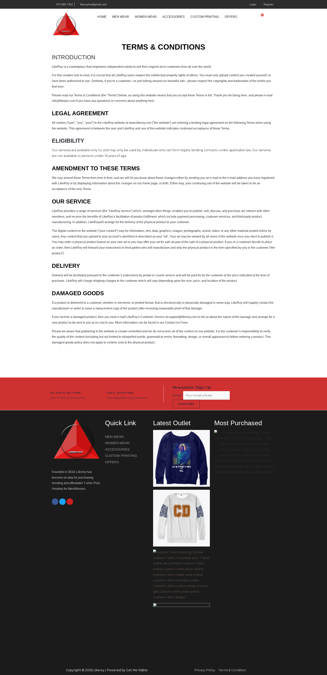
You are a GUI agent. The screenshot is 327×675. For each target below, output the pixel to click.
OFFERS (231, 16)
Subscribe (186, 403)
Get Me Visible (137, 670)
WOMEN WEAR (146, 16)
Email (178, 395)
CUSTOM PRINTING (204, 16)
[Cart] (261, 16)
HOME (102, 16)
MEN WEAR (120, 16)
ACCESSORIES (173, 16)
